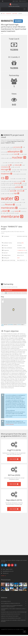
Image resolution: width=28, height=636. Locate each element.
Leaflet (2, 324)
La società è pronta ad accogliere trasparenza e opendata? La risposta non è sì (11, 606)
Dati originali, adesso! (6, 601)
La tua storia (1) (23, 1)
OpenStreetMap (10, 324)
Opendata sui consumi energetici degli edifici (11, 618)
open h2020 (14, 13)
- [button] (2, 302)
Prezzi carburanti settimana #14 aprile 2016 (10, 603)
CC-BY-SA (19, 324)
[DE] (22, 242)
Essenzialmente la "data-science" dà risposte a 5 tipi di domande (13, 609)
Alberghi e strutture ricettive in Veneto (10, 616)
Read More (13, 459)
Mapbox (2, 325)
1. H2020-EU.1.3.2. (21, 250)
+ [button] (2, 300)
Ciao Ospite (15, 1)
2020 (18, 257)
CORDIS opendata (10, 424)
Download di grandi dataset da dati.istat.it (10, 614)
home (3, 13)
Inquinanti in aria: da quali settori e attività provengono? (14, 612)
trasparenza (8, 13)
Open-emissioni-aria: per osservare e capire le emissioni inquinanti (13, 621)
